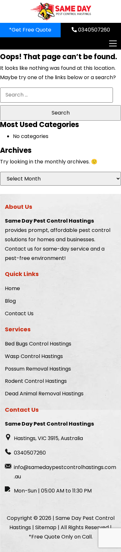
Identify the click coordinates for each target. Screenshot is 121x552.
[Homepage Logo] (61, 11)
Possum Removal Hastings (38, 369)
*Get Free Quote (30, 29)
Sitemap (45, 527)
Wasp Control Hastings (34, 356)
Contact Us (19, 313)
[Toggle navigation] (112, 43)
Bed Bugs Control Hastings (38, 343)
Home (12, 288)
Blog (10, 301)
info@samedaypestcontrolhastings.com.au (65, 472)
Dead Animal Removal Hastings (44, 393)
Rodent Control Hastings (36, 381)
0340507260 (93, 29)
